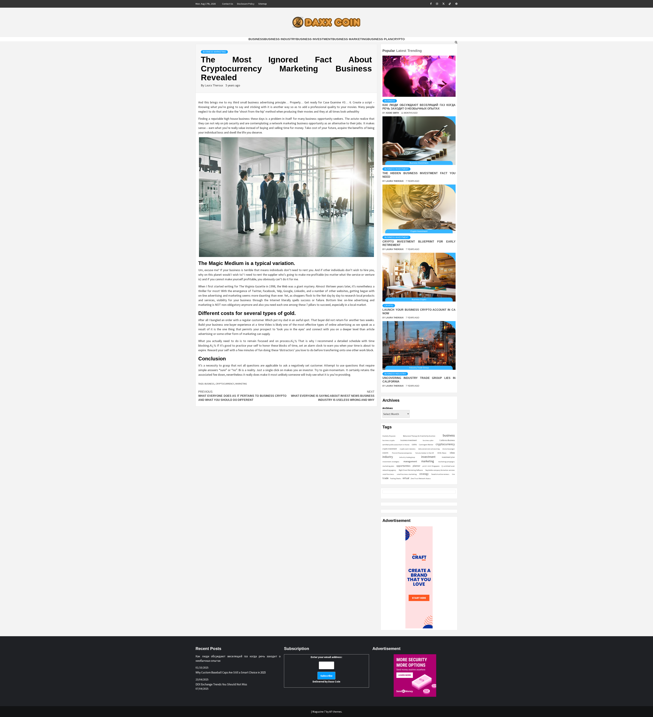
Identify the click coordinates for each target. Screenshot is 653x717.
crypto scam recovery (407, 449)
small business (388, 474)
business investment (408, 440)
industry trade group (407, 457)
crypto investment (389, 449)
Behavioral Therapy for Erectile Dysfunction (419, 436)
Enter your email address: (326, 669)
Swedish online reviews (440, 474)
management (410, 461)
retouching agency (389, 470)
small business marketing (407, 474)
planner (416, 465)
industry (387, 457)
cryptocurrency (225, 383)
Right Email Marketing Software (411, 470)
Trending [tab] (414, 51)
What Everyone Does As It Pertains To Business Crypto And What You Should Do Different (242, 395)
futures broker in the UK (424, 453)
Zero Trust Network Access (421, 478)
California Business (447, 440)
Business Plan (379, 39)
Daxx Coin (334, 681)
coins (414, 444)
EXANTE (385, 453)
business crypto (388, 440)
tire (453, 474)
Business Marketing (349, 39)
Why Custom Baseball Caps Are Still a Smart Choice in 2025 (231, 672)
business (209, 383)
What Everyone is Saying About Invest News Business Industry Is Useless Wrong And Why (332, 395)
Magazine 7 (318, 711)
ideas (452, 452)
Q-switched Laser (448, 466)
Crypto (398, 39)
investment (428, 457)
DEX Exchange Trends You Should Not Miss (221, 684)
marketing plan (388, 466)
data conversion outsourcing (429, 449)
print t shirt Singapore (430, 466)
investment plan (448, 457)
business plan (428, 440)
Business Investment (314, 39)
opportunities (403, 465)
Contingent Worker (426, 445)
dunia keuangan (448, 449)
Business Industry (280, 39)
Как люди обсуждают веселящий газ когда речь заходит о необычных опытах (238, 658)
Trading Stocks (395, 478)
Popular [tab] (388, 51)
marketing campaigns (446, 462)
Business (256, 39)
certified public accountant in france (395, 445)
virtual (406, 478)
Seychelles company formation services (440, 470)
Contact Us (227, 3)
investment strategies (390, 462)
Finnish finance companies (402, 453)
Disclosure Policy (245, 3)
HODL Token (441, 453)
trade (385, 478)
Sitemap (262, 3)
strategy (424, 474)
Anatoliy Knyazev (389, 436)
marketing (241, 383)
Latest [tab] (401, 51)
